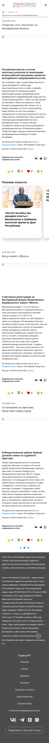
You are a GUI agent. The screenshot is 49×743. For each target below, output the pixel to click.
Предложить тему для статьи (24, 730)
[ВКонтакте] (36, 158)
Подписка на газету (24, 690)
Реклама (24, 662)
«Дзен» (30, 149)
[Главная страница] (24, 5)
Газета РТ (24, 655)
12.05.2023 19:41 (8, 403)
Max (35, 142)
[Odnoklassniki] (30, 720)
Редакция (24, 676)
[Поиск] (3, 5)
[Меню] (45, 5)
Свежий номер (24, 703)
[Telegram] (41, 158)
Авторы (24, 669)
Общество (11, 12)
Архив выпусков (25, 696)
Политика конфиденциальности (24, 710)
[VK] (13, 720)
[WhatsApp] (45, 158)
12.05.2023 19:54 (8, 21)
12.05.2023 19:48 (8, 252)
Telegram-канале (9, 145)
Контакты (24, 683)
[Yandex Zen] (37, 720)
